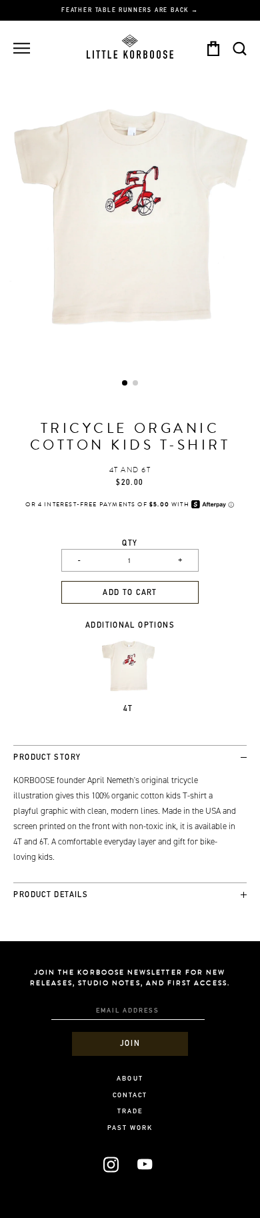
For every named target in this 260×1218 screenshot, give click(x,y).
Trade (130, 1112)
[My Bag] (213, 48)
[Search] (239, 48)
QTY (129, 544)
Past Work (130, 1128)
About (130, 1079)
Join (130, 1044)
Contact (130, 1096)
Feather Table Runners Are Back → (130, 10)
